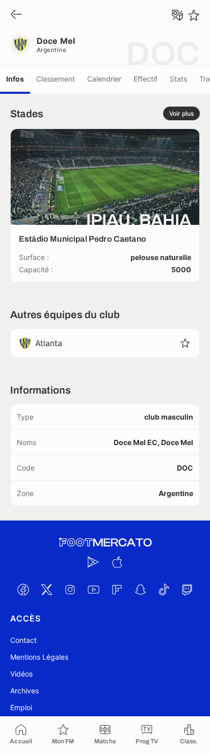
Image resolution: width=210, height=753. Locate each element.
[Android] (93, 561)
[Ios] (116, 561)
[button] (185, 343)
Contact (23, 640)
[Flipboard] (116, 589)
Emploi (21, 707)
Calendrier (104, 78)
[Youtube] (93, 589)
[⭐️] (194, 15)
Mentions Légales (39, 657)
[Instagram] (69, 589)
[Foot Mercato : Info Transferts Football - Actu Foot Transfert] (105, 542)
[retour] (16, 15)
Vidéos (21, 673)
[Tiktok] (163, 589)
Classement (55, 78)
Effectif (146, 78)
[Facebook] (23, 589)
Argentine (51, 50)
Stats (178, 78)
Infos (15, 78)
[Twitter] (46, 589)
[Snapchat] (140, 589)
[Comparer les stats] (177, 15)
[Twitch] (187, 589)
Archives (24, 690)
